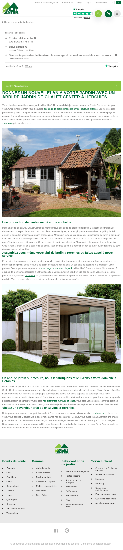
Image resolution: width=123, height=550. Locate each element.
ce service (30, 275)
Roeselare (11, 504)
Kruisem (10, 491)
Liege (9, 495)
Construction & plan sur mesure (106, 469)
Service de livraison (104, 474)
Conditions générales (92, 544)
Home (7, 22)
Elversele (10, 468)
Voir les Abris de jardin (17, 86)
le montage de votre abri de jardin (56, 268)
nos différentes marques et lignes (59, 401)
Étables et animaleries (46, 486)
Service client (102, 2)
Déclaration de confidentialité (40, 544)
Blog (79, 2)
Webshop (99, 483)
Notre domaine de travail (74, 505)
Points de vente (14, 461)
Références (67, 2)
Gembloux (11, 477)
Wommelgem (12, 513)
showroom (7, 123)
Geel (8, 473)
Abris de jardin (43, 468)
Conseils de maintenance (101, 489)
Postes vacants (73, 476)
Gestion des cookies (68, 544)
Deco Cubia (41, 495)
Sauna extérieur (43, 473)
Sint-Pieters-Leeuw (15, 509)
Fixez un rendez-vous (105, 494)
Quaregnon (11, 500)
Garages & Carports (45, 482)
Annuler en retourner (105, 503)
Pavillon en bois (43, 477)
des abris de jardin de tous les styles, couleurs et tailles (71, 109)
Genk (9, 482)
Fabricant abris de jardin (46, 2)
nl (113, 2)
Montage (99, 479)
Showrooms (71, 487)
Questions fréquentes (105, 499)
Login (88, 2)
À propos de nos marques (73, 481)
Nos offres (41, 491)
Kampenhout (12, 486)
